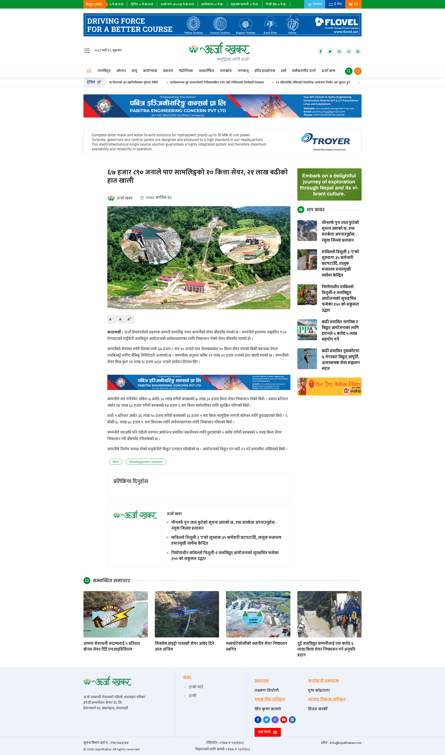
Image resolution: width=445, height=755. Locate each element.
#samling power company (145, 461)
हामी (193, 695)
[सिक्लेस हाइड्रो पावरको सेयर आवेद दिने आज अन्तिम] (187, 614)
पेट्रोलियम (186, 71)
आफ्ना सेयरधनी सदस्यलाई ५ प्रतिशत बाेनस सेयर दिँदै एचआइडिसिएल (111, 647)
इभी (283, 71)
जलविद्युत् (104, 71)
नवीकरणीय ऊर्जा (304, 71)
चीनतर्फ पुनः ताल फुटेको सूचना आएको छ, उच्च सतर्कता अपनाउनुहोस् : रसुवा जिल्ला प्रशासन (224, 525)
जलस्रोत (226, 71)
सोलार (121, 71)
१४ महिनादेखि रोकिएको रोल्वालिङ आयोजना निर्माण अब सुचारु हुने (284, 82)
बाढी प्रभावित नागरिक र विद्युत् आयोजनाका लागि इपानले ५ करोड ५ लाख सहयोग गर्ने (340, 331)
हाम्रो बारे (196, 687)
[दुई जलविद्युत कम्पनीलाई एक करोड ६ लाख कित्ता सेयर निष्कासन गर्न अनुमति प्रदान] (329, 614)
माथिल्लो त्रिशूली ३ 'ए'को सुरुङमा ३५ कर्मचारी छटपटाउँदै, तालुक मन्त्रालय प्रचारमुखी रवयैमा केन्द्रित (226, 541)
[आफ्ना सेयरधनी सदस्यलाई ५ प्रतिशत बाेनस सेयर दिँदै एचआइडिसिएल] (115, 614)
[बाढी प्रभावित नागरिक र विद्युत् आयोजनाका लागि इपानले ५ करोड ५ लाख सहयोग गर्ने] (307, 329)
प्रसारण (168, 71)
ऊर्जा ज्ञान (328, 71)
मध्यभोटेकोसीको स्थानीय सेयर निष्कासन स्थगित (256, 647)
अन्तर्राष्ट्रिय (206, 71)
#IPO (116, 461)
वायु (134, 71)
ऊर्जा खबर (125, 198)
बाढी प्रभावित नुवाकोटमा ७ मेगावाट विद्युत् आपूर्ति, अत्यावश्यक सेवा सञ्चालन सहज (341, 360)
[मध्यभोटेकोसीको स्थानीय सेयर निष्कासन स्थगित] (258, 614)
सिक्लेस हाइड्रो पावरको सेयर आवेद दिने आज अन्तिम (184, 647)
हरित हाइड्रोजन (264, 71)
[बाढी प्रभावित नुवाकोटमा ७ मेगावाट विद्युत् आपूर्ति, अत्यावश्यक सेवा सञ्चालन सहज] (307, 358)
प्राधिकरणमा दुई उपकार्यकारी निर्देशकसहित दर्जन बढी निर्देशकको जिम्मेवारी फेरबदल (188, 82)
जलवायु (243, 71)
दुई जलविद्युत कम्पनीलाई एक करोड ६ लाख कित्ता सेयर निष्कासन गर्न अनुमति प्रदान (326, 650)
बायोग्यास (150, 71)
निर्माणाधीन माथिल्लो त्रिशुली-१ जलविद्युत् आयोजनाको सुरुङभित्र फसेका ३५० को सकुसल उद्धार (225, 556)
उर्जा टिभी (265, 732)
